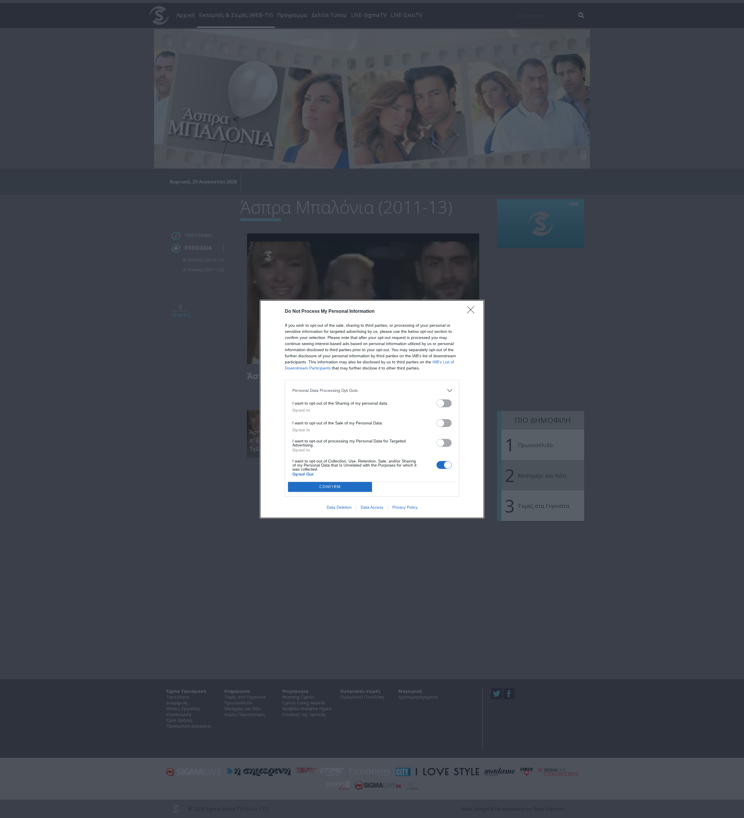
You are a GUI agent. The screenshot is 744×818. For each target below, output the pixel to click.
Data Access (372, 507)
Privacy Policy (405, 507)
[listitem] (372, 390)
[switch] (444, 403)
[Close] (472, 311)
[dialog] (372, 409)
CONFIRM (330, 487)
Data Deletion (339, 507)
